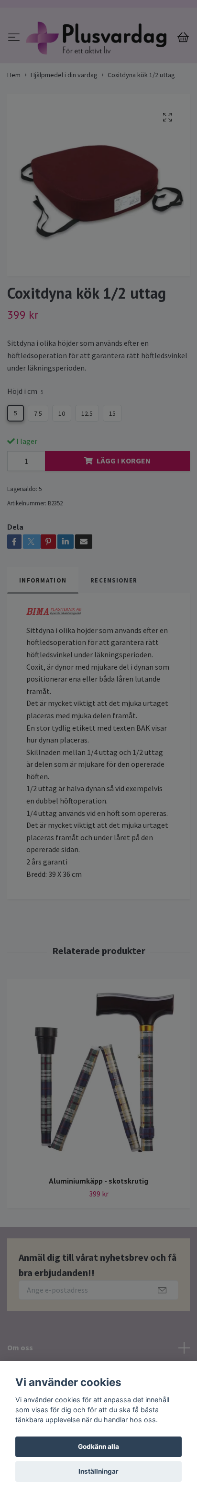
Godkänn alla (98, 1446)
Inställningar (98, 1471)
